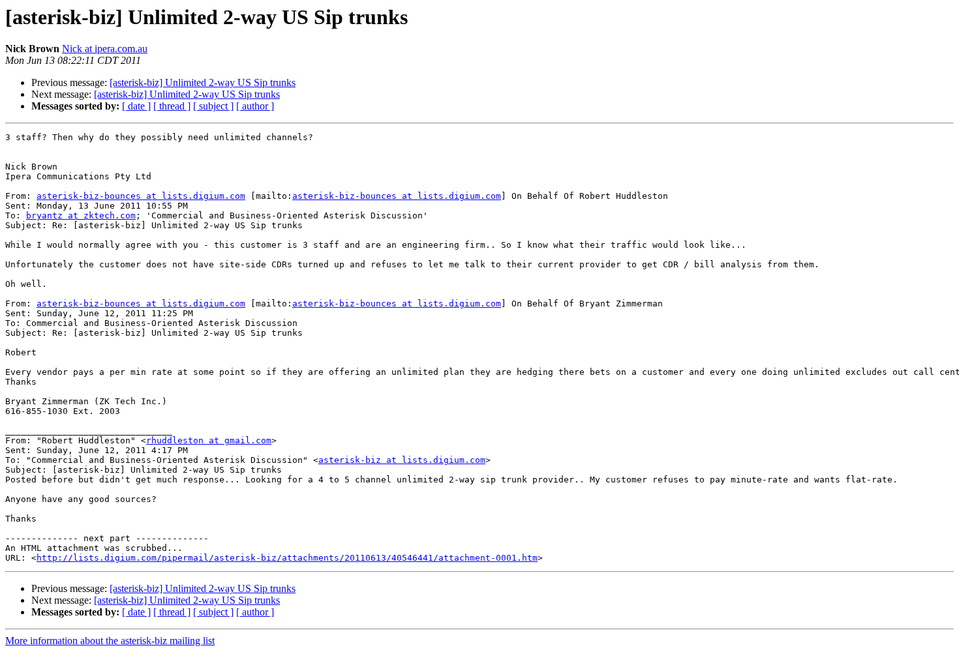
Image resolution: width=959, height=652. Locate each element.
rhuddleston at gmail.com (208, 440)
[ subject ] (213, 105)
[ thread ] (171, 105)
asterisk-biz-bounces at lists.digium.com (141, 196)
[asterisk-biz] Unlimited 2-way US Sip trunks (203, 82)
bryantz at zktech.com (81, 215)
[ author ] (255, 105)
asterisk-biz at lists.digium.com (401, 460)
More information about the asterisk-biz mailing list (110, 640)
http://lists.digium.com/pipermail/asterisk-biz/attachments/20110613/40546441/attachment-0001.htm (287, 558)
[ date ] (136, 105)
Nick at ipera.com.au (104, 48)
